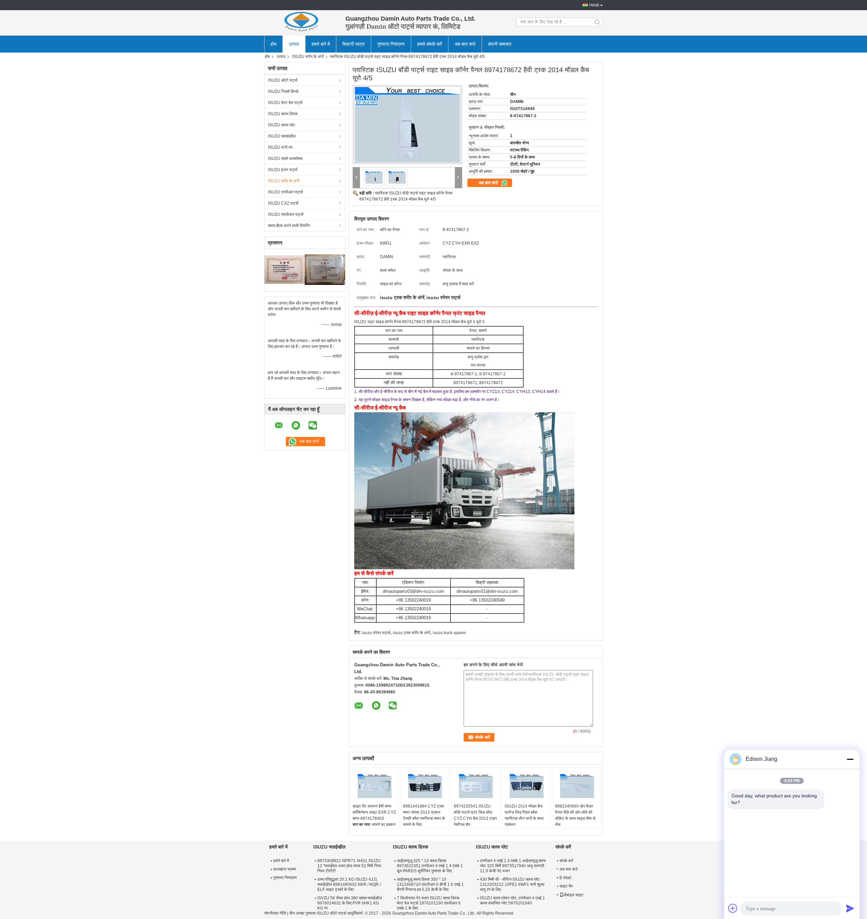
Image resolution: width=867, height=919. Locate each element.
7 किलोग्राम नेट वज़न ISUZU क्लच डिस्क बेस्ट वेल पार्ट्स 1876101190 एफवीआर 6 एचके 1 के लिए (429, 903)
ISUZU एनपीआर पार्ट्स (285, 192)
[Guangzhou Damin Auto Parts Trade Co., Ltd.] (301, 22)
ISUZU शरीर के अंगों (308, 56)
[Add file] (733, 908)
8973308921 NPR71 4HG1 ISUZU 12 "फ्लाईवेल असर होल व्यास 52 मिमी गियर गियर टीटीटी (349, 865)
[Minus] (850, 759)
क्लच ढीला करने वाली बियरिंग (289, 225)
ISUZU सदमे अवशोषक (285, 158)
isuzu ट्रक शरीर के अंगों (411, 632)
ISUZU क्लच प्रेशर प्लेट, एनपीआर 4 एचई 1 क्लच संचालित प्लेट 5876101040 (512, 900)
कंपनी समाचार (499, 44)
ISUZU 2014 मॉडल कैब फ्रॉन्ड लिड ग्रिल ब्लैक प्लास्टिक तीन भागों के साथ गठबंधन (524, 815)
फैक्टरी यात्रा (353, 44)
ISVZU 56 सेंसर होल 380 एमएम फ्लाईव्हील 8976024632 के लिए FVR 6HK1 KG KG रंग (349, 903)
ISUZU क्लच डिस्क (283, 113)
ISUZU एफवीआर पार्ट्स (285, 214)
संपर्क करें (566, 860)
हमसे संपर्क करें (429, 44)
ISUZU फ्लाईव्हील (282, 136)
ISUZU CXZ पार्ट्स (283, 203)
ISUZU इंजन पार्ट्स (282, 169)
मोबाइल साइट (574, 895)
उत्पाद (294, 44)
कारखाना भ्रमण (284, 869)
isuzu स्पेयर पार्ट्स (376, 632)
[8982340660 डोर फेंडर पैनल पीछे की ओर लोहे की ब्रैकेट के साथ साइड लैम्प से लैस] (577, 786)
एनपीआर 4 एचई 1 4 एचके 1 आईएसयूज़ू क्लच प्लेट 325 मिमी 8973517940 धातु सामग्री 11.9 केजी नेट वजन (513, 865)
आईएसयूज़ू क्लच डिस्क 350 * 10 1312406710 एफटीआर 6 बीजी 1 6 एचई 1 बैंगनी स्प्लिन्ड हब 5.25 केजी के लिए (430, 884)
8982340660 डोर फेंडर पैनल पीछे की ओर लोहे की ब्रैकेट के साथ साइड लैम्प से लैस (575, 815)
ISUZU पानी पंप (280, 147)
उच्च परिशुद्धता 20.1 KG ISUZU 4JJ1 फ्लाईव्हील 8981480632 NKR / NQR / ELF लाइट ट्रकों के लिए (349, 884)
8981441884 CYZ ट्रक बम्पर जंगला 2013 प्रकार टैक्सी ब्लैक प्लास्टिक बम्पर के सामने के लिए (424, 815)
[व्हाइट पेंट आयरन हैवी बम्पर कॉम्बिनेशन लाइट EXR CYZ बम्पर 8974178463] (374, 786)
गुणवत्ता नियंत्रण (391, 44)
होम (273, 44)
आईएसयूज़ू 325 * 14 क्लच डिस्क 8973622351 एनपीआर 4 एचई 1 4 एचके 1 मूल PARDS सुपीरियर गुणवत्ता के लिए (430, 865)
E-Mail (565, 877)
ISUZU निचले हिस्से (283, 91)
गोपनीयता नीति (275, 913)
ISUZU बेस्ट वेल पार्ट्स (285, 102)
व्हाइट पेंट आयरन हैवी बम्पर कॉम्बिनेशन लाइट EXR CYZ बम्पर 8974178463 (374, 812)
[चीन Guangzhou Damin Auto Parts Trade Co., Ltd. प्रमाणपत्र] (285, 269)
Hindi (594, 5)
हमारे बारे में (321, 44)
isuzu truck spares (449, 632)
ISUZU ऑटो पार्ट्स (282, 80)
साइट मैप (566, 886)
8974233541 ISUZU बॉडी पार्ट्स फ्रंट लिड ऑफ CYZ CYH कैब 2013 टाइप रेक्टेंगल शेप (475, 815)
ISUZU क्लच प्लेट (281, 125)
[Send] (850, 908)
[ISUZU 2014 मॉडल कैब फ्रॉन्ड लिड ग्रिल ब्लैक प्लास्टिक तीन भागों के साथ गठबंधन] (526, 786)
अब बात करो (464, 44)
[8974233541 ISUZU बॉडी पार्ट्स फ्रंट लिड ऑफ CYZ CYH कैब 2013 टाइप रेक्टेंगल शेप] (476, 786)
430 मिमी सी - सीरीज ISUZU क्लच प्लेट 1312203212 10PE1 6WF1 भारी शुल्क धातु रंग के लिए (512, 884)
